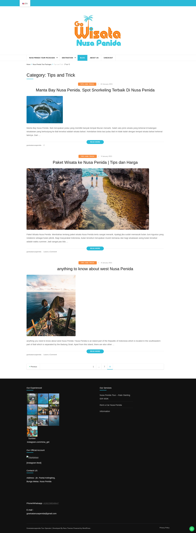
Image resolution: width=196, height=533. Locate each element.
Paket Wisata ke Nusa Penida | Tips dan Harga (95, 162)
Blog (82, 58)
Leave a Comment (50, 252)
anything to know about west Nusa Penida (95, 268)
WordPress (86, 528)
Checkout (108, 58)
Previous (34, 367)
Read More (95, 142)
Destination (67, 58)
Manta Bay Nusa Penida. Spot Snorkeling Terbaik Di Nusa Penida (95, 90)
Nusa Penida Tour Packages (42, 58)
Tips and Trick (87, 84)
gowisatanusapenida (34, 145)
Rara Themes (68, 528)
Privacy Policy (164, 527)
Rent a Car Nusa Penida (111, 405)
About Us (94, 58)
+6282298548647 (51, 503)
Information (105, 411)
